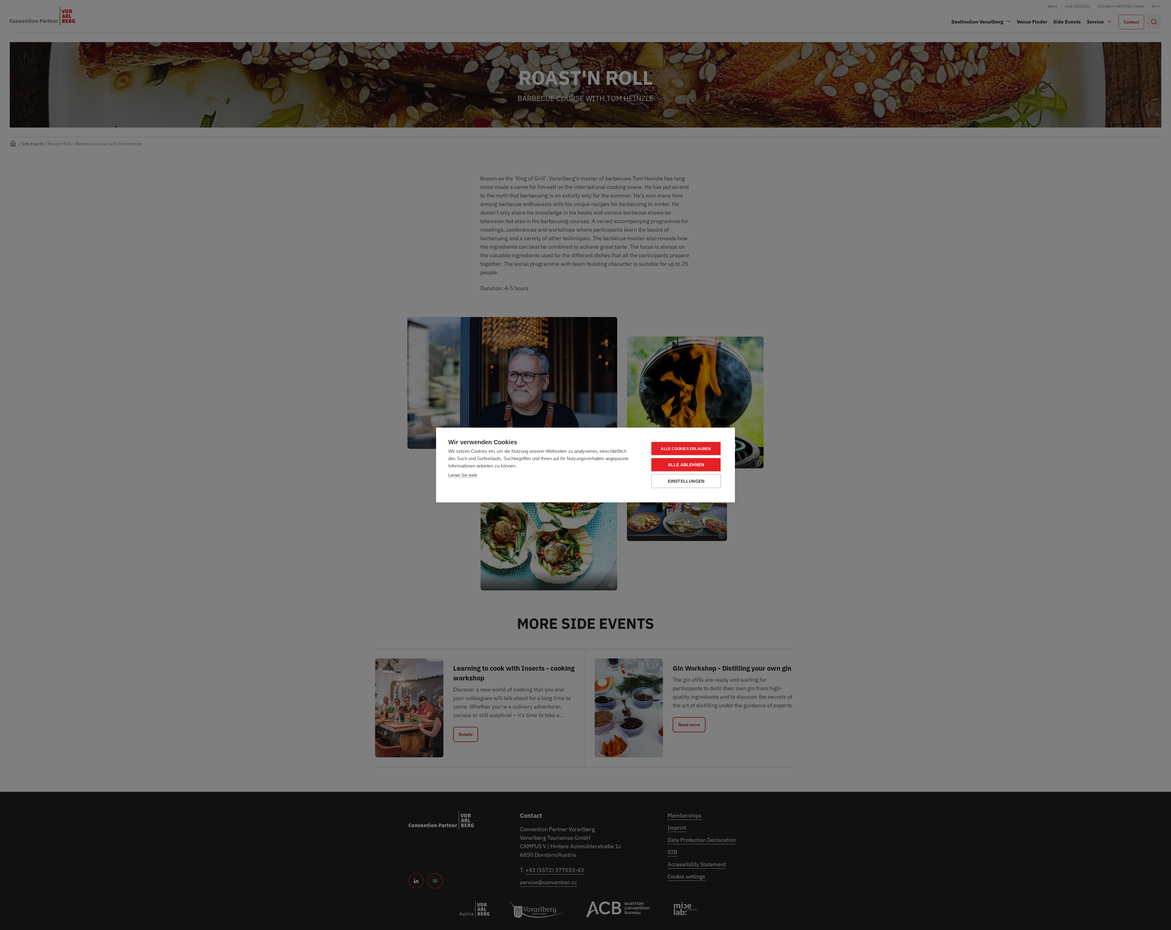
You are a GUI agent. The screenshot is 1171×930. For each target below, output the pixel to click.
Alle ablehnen (686, 465)
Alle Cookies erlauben (686, 448)
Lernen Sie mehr (462, 475)
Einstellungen (686, 481)
